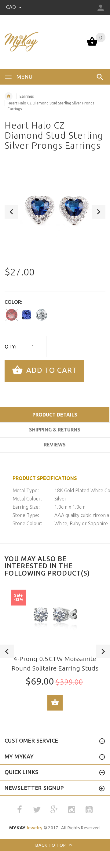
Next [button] (98, 212)
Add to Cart (50, 370)
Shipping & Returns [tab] (54, 429)
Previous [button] (11, 212)
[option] (55, 211)
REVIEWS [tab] (55, 444)
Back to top (51, 845)
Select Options (55, 703)
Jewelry (25, 827)
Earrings (27, 96)
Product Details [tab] (54, 414)
